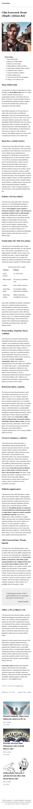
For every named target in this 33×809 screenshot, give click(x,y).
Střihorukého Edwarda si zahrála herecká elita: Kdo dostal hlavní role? (14, 776)
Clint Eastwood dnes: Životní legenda (17, 77)
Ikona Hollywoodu (12, 59)
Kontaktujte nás (19, 686)
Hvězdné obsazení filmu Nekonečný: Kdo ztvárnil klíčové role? (13, 746)
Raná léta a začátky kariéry (14, 61)
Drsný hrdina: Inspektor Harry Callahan (18, 68)
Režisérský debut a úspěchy (15, 70)
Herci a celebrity (27, 692)
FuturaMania (6, 3)
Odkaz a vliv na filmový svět (15, 79)
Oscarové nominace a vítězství (15, 72)
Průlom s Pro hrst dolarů (14, 64)
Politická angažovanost (13, 75)
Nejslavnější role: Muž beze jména (16, 66)
